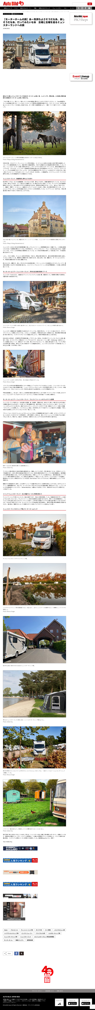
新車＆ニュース (8, 8)
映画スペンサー (20, 940)
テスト (16, 8)
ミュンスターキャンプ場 (10, 937)
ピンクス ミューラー (27, 933)
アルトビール (14, 930)
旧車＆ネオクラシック (44, 8)
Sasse (5, 930)
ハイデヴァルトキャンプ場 (11, 933)
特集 (35, 8)
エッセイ (72, 8)
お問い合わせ (60, 991)
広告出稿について (49, 991)
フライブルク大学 (40, 933)
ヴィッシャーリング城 (27, 930)
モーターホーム (8, 940)
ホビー (65, 8)
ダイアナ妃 (39, 930)
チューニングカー (57, 8)
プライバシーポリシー (37, 991)
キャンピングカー (7, 14)
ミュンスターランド (25, 937)
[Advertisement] (34, 83)
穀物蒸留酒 (30, 940)
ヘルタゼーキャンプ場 (54, 933)
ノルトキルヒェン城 (59, 930)
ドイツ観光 (48, 930)
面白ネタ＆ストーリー (25, 8)
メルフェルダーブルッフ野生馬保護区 (44, 937)
